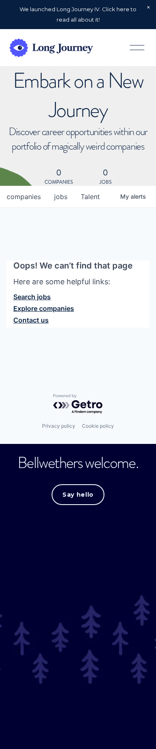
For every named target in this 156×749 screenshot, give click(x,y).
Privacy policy (58, 426)
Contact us (31, 320)
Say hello (78, 494)
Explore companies (43, 308)
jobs (60, 196)
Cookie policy (98, 426)
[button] (148, 7)
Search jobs (32, 297)
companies (24, 196)
